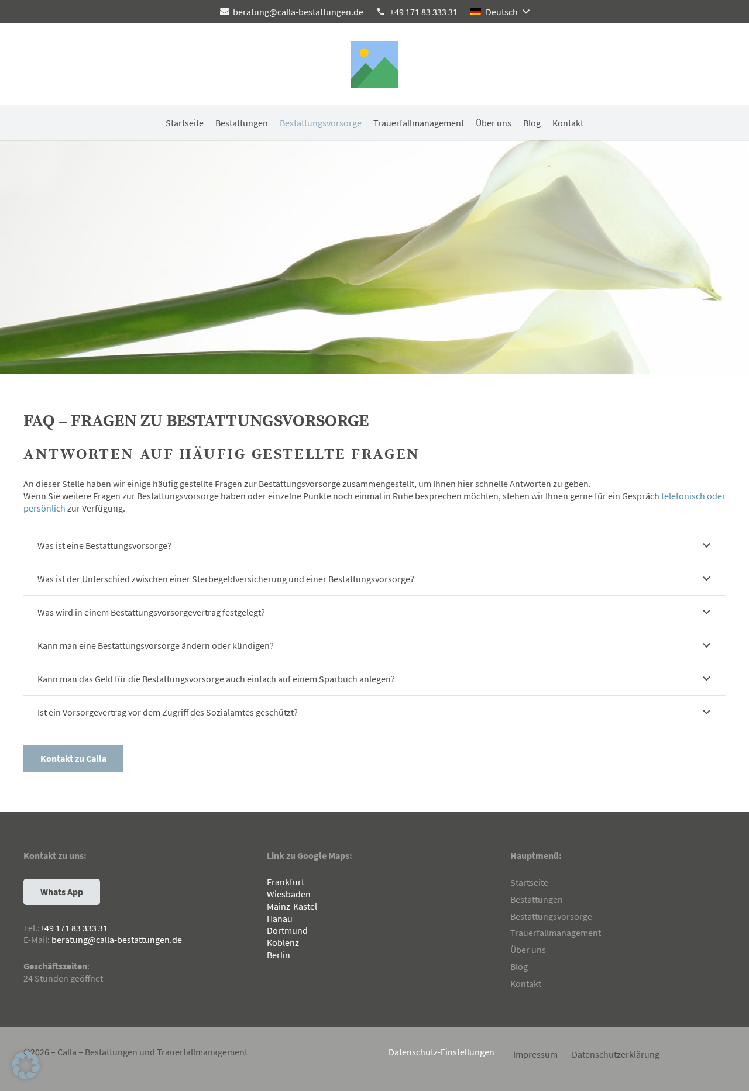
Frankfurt (285, 882)
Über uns (528, 949)
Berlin (278, 955)
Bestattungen (536, 899)
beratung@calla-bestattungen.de (116, 939)
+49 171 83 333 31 (74, 928)
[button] (499, 11)
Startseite (529, 882)
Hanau (280, 918)
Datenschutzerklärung (615, 1054)
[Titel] (374, 64)
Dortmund (287, 930)
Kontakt (525, 983)
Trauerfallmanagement (555, 932)
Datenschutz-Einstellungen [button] (441, 1052)
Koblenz (283, 942)
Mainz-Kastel (292, 906)
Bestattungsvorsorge (551, 916)
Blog (519, 966)
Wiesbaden (289, 894)
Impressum (535, 1054)
